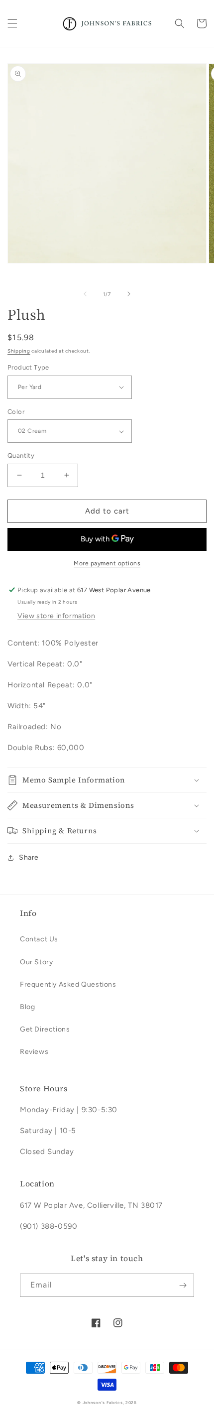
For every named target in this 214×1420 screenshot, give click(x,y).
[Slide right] (129, 294)
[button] (12, 23)
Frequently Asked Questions (68, 984)
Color (15, 411)
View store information (56, 616)
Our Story (36, 962)
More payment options (107, 563)
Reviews (34, 1051)
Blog (27, 1007)
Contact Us (39, 939)
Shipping (18, 351)
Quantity (20, 455)
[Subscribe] (183, 1285)
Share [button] (29, 857)
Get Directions (45, 1029)
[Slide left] (85, 294)
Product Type (28, 367)
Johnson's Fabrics (103, 1402)
